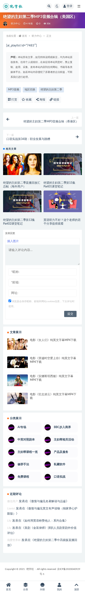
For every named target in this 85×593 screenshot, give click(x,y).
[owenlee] (5, 24)
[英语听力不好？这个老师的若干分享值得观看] (63, 201)
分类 (25, 589)
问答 (42, 589)
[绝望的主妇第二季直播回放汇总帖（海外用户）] (22, 164)
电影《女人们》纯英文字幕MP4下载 (53, 340)
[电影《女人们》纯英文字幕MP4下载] (17, 344)
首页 (24, 36)
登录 (69, 6)
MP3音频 (13, 89)
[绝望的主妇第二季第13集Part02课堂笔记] (22, 201)
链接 (56, 99)
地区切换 (30, 89)
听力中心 (15, 23)
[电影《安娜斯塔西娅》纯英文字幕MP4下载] (17, 380)
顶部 (76, 589)
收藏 (28, 99)
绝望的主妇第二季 (51, 89)
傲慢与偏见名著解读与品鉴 (48, 501)
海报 (42, 99)
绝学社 (30, 569)
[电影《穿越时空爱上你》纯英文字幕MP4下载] (17, 362)
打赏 (14, 99)
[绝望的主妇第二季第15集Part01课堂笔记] (63, 164)
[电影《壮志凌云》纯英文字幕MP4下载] (17, 398)
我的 (59, 589)
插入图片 (13, 241)
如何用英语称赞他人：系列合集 (45, 520)
